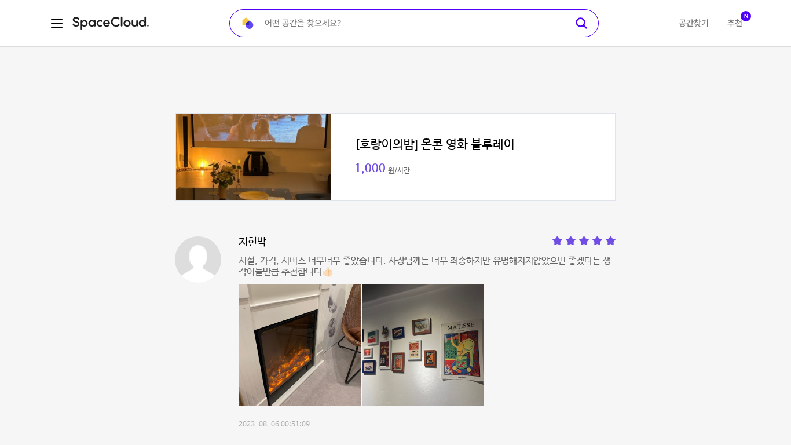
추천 (734, 23)
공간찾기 (694, 23)
